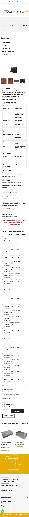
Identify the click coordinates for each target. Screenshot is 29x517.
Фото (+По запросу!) (9, 404)
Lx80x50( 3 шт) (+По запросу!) (11, 391)
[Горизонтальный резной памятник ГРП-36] (13, 70)
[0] (23, 12)
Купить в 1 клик (8, 415)
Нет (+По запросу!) (8, 389)
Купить (17, 411)
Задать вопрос (13, 471)
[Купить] (3, 438)
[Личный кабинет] (20, 12)
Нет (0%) (6, 402)
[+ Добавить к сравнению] (12, 433)
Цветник (5, 385)
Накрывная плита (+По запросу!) (11, 394)
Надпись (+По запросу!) (9, 406)
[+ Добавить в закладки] (12, 430)
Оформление (6, 398)
